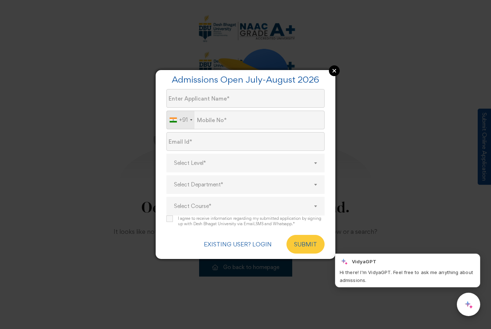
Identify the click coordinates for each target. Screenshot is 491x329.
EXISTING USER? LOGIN (238, 244)
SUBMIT (305, 244)
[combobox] (180, 120)
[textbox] (245, 163)
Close (334, 70)
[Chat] (468, 304)
